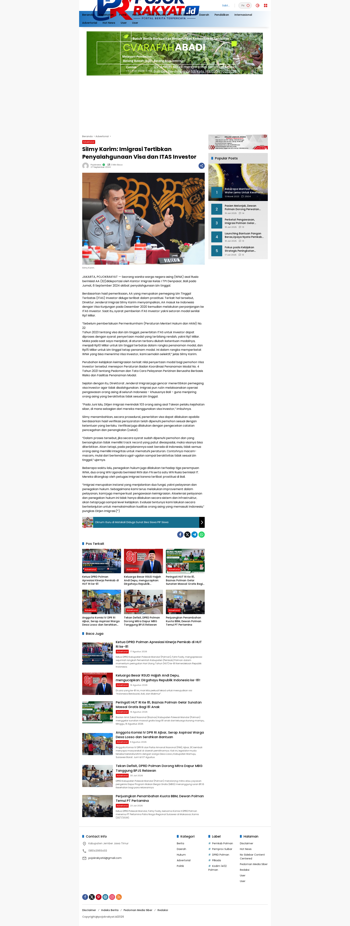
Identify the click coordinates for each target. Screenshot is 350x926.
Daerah (181, 849)
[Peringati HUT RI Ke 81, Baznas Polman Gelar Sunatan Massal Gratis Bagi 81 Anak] (185, 561)
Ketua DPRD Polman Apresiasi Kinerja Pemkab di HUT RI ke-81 (100, 580)
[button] (248, 5)
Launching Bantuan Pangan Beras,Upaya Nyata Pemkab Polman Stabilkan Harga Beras (243, 235)
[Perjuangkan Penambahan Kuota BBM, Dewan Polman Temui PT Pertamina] (185, 602)
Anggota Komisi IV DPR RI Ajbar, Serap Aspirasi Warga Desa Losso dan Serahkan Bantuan (101, 621)
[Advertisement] (191, 103)
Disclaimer (246, 843)
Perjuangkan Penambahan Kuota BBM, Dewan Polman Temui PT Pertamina (183, 621)
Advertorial (88, 141)
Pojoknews (96, 165)
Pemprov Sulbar (222, 849)
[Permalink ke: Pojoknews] (86, 166)
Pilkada (216, 860)
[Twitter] (187, 534)
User (242, 875)
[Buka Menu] (265, 5)
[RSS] (119, 897)
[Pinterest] (99, 897)
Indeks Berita (109, 910)
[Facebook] (180, 534)
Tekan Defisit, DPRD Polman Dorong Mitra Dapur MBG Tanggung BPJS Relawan (142, 621)
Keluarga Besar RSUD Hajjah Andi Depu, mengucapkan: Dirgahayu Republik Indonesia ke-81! (142, 580)
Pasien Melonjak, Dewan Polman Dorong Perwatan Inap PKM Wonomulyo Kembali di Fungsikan (242, 207)
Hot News (246, 849)
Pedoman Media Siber (254, 864)
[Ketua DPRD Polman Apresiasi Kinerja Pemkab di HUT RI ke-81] (101, 561)
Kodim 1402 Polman (217, 868)
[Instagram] (112, 897)
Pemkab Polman (222, 843)
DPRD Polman (220, 855)
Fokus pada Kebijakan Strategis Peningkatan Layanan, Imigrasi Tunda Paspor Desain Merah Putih (242, 249)
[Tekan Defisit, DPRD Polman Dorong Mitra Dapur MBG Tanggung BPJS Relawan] (143, 602)
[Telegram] (194, 534)
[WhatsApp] (202, 534)
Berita (180, 843)
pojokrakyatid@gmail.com (105, 858)
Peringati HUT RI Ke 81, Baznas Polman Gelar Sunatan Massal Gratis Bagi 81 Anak (184, 580)
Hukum (181, 855)
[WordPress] (105, 897)
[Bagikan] (202, 166)
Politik (180, 866)
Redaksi (244, 870)
